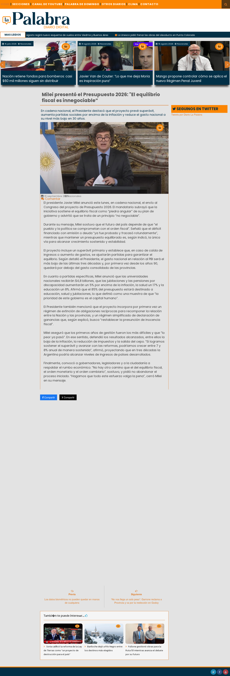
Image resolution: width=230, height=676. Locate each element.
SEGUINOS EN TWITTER (197, 108)
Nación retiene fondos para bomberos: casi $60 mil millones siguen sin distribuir (37, 78)
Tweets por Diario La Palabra (186, 114)
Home (6, 4)
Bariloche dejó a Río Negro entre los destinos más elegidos (103, 648)
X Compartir (68, 397)
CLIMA (134, 4)
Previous (2, 64)
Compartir (49, 397)
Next (227, 64)
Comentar (52, 199)
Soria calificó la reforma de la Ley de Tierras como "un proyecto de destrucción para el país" (63, 650)
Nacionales (74, 196)
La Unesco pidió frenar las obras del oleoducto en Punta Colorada (140, 35)
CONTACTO (149, 4)
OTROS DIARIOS (114, 4)
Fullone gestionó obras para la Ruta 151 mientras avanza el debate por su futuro (144, 650)
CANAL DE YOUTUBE (48, 4)
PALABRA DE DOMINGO (83, 4)
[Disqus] (104, 447)
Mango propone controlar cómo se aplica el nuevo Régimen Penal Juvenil (191, 78)
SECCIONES (21, 4)
